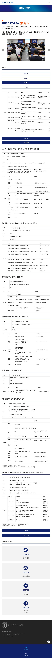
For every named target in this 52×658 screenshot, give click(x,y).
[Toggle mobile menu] (49, 2)
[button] (3, 50)
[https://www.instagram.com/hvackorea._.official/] (26, 641)
